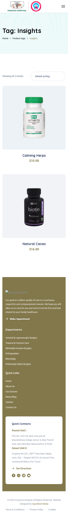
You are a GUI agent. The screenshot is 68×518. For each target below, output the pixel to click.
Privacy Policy (36, 509)
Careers (9, 402)
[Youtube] (29, 475)
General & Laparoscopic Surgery (21, 337)
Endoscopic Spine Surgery (18, 364)
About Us (10, 386)
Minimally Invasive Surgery (18, 348)
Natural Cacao (34, 244)
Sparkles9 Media (40, 504)
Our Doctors (11, 391)
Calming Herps (34, 155)
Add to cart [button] (35, 139)
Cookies (52, 509)
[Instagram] (18, 475)
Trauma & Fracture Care (17, 343)
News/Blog (11, 397)
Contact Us (11, 407)
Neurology (11, 358)
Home (5, 38)
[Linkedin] (23, 475)
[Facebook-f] (13, 475)
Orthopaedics (12, 353)
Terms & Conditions (15, 509)
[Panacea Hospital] (23, 6)
